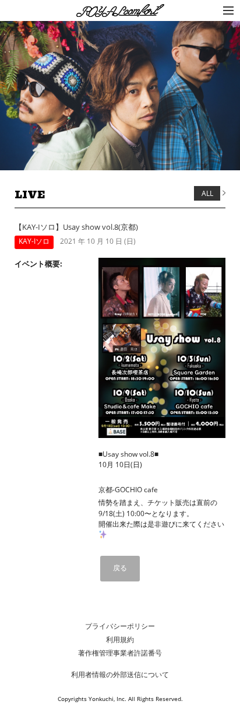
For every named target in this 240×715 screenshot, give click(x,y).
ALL (207, 193)
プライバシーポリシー (120, 626)
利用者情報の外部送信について (120, 674)
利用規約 (120, 639)
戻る (120, 568)
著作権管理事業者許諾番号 (120, 653)
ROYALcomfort (102, 11)
